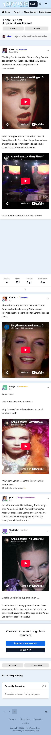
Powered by (26, 730)
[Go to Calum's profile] (5, 299)
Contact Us (38, 719)
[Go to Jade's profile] (5, 498)
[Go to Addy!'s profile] (5, 387)
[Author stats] (48, 50)
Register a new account (25, 643)
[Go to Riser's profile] (4, 36)
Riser (11, 49)
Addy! (12, 386)
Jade (11, 497)
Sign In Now (25, 650)
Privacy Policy (25, 719)
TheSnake (13, 530)
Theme (12, 719)
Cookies (25, 723)
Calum (12, 298)
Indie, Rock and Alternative (34, 36)
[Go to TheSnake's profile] (5, 531)
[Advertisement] (25, 246)
